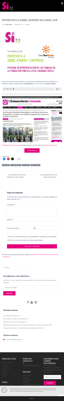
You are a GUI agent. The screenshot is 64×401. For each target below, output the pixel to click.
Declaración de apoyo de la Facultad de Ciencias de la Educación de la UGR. (27, 325)
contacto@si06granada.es (14, 339)
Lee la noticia (32, 150)
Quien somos (6, 369)
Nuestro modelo (7, 362)
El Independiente (15, 165)
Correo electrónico (13, 228)
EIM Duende (26, 380)
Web (34, 228)
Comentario (11, 205)
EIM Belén (26, 377)
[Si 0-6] (7, 5)
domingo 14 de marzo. (50, 145)
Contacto (5, 364)
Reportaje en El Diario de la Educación (15, 319)
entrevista (26, 165)
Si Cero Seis (8, 24)
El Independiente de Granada (11, 145)
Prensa (27, 24)
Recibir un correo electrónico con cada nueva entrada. (25, 240)
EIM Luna (26, 382)
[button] (32, 398)
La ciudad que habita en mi (11, 316)
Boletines (5, 371)
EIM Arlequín (27, 375)
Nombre (10, 219)
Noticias (4, 373)
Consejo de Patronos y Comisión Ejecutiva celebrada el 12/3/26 (23, 328)
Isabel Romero (35, 165)
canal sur (6, 165)
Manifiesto (5, 367)
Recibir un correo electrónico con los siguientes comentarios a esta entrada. (32, 236)
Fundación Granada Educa (31, 384)
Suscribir (9, 293)
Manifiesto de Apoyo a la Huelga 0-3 (15, 322)
